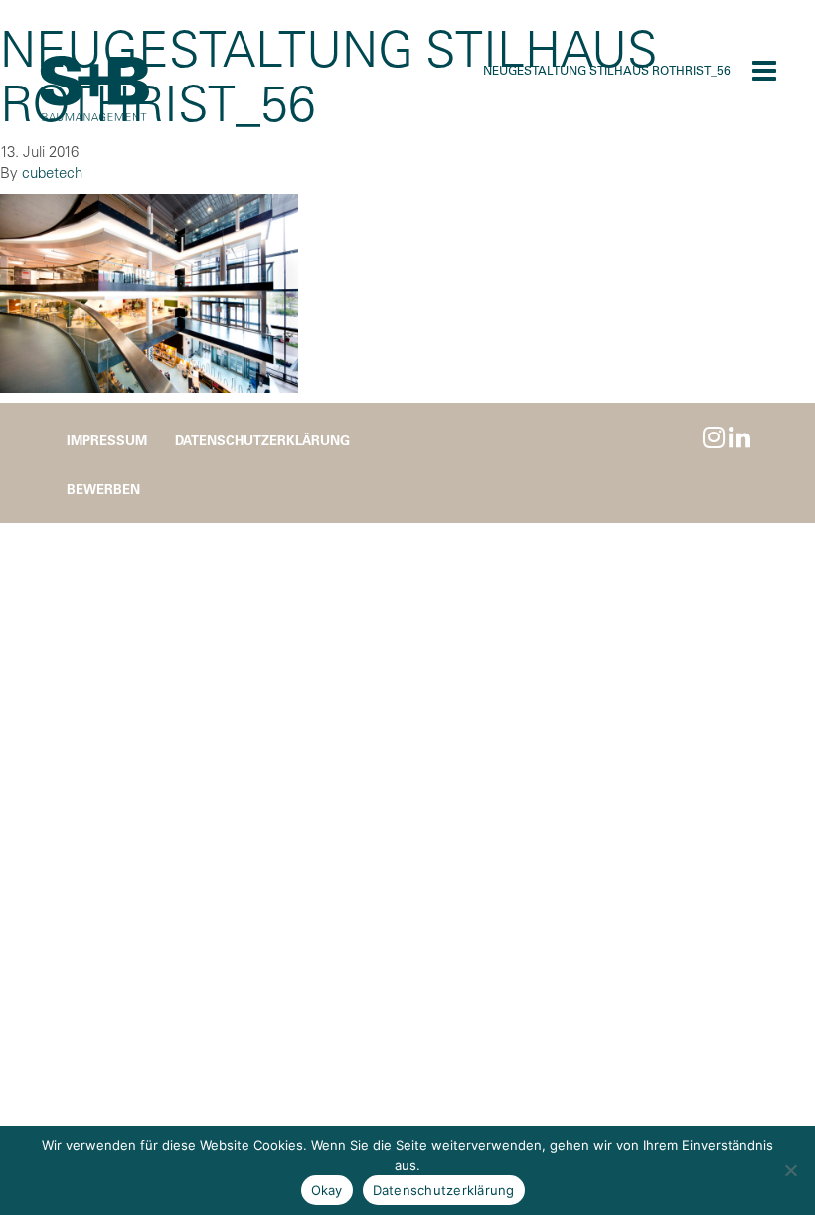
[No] (790, 1170)
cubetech (52, 172)
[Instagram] (714, 437)
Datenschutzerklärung (262, 440)
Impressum (107, 440)
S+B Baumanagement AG (94, 89)
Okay (327, 1190)
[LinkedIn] (739, 437)
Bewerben (103, 488)
